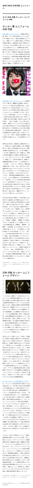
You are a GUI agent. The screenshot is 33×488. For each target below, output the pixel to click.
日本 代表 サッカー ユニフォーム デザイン (16, 274)
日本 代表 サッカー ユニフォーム (12, 34)
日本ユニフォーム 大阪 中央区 (20, 477)
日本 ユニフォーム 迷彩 (9, 264)
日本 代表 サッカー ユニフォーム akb (19, 475)
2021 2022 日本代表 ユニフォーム (11, 483)
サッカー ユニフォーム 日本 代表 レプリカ (15, 381)
